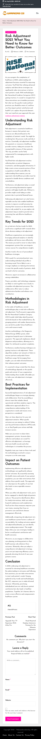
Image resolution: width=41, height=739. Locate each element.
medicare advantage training (15, 116)
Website (8, 700)
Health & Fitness (11, 32)
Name (7, 679)
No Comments (31, 51)
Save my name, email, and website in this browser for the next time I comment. (20, 712)
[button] (12, 610)
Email (7, 690)
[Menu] (37, 13)
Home (4, 20)
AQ (9, 606)
